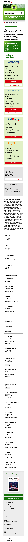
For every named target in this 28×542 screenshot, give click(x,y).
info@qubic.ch (8, 427)
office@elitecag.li (9, 321)
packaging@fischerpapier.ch (12, 105)
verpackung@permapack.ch (11, 417)
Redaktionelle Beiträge (9, 506)
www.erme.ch (8, 160)
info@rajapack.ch (9, 437)
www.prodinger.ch (10, 78)
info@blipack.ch (9, 174)
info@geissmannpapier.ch (11, 353)
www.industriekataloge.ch (10, 528)
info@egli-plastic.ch (9, 311)
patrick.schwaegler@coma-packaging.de (11, 280)
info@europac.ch (9, 331)
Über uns (6, 510)
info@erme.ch (8, 158)
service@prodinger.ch (11, 77)
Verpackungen (12, 22)
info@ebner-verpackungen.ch (11, 301)
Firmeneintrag (7, 504)
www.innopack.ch (9, 134)
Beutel (17, 22)
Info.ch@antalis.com (9, 239)
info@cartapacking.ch (10, 259)
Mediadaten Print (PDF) (9, 508)
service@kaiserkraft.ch (10, 363)
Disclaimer (9, 538)
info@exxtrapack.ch (9, 341)
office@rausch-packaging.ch (11, 447)
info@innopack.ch (10, 132)
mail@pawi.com (8, 407)
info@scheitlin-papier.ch (10, 467)
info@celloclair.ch (9, 270)
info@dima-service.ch (10, 291)
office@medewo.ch (9, 385)
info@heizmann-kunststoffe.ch (12, 190)
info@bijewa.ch (8, 249)
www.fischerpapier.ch (11, 106)
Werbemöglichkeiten (8, 502)
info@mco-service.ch (10, 374)
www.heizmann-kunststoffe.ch (12, 191)
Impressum (9, 540)
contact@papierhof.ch (10, 397)
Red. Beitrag (7, 343)
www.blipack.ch (9, 175)
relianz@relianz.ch (9, 457)
